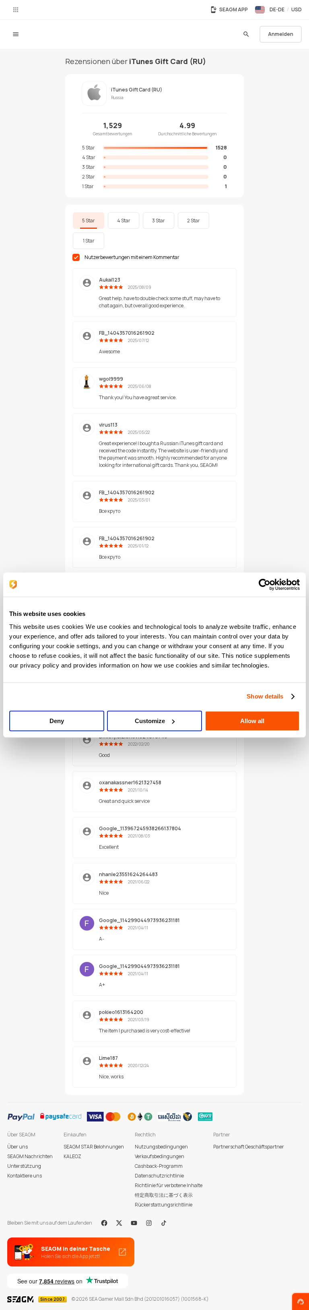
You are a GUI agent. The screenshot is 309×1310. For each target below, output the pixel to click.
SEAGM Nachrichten (30, 1156)
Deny (56, 720)
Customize (150, 720)
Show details (265, 696)
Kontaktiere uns (24, 1175)
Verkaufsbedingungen (159, 1156)
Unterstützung (24, 1166)
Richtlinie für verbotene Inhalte (168, 1185)
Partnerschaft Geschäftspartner (248, 1146)
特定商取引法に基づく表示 (164, 1195)
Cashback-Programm (159, 1166)
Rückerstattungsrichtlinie (163, 1204)
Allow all (252, 720)
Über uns (17, 1146)
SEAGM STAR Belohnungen (94, 1146)
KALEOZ (72, 1156)
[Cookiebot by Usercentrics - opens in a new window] (264, 584)
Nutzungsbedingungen (161, 1146)
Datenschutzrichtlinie (159, 1175)
